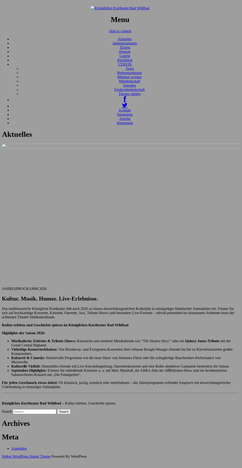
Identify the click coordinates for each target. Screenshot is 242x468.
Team (129, 69)
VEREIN (125, 64)
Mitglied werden (129, 77)
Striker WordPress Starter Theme (26, 456)
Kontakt (125, 110)
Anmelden (19, 448)
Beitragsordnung (129, 73)
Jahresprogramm (125, 43)
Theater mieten (129, 94)
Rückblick (124, 60)
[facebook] (125, 100)
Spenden (129, 85)
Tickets (125, 47)
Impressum (125, 123)
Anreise (125, 119)
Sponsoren (125, 114)
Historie (125, 52)
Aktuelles (125, 39)
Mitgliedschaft (129, 81)
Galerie (124, 56)
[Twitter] (125, 106)
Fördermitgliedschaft (129, 90)
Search (7, 411)
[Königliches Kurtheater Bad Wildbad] (120, 8)
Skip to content (120, 31)
